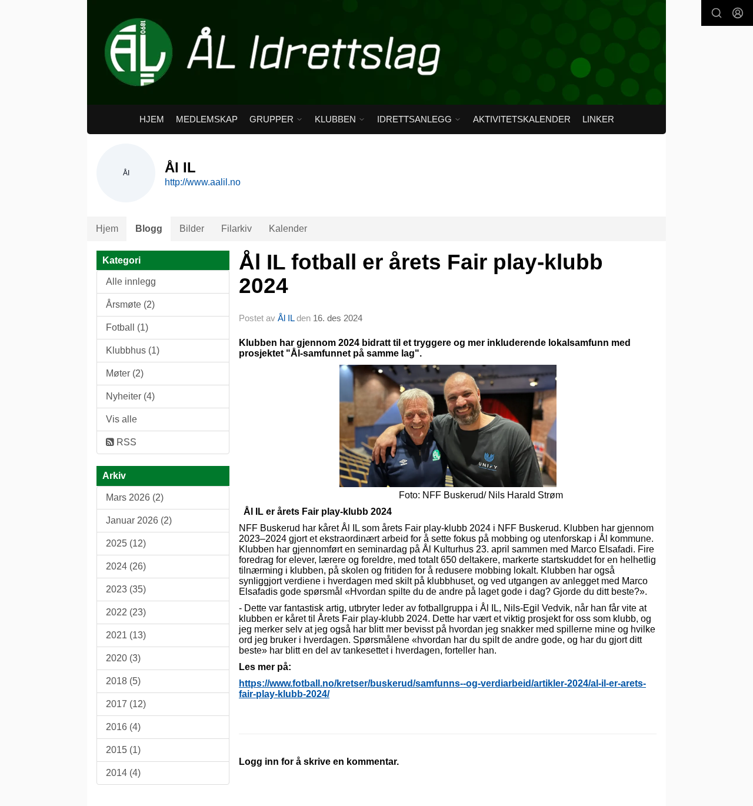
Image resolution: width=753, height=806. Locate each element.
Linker (598, 119)
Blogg (148, 229)
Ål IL (286, 318)
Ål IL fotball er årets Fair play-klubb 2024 (421, 274)
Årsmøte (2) (130, 304)
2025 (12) (126, 543)
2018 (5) (123, 681)
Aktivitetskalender (522, 119)
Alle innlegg (131, 282)
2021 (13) (126, 635)
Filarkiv (236, 229)
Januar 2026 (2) (139, 520)
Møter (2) (125, 373)
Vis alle (121, 419)
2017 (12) (126, 704)
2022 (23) (126, 612)
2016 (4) (123, 727)
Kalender (288, 229)
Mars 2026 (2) (135, 497)
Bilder (191, 229)
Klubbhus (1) (132, 350)
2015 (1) (123, 750)
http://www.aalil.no (203, 182)
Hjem (151, 119)
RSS (125, 442)
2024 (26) (126, 566)
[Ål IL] (376, 52)
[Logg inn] (737, 13)
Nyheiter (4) (130, 396)
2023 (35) (126, 589)
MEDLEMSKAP (207, 119)
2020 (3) (123, 658)
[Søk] (716, 13)
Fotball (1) (127, 327)
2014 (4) (123, 773)
